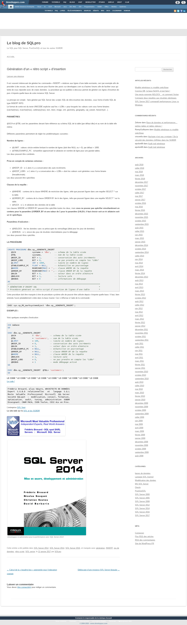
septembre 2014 (142, 252)
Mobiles (114, 6)
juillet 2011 (139, 347)
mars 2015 (139, 238)
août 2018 (139, 165)
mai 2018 (139, 172)
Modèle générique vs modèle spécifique (151, 87)
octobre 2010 (140, 375)
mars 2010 (139, 393)
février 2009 (140, 435)
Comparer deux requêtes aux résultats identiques (155, 98)
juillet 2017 (139, 193)
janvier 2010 (140, 400)
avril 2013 (139, 287)
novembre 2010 (141, 372)
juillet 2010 (139, 386)
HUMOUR (127, 10)
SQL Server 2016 (72, 548)
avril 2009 (139, 428)
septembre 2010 (142, 379)
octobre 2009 (140, 410)
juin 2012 (139, 308)
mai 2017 (139, 196)
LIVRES (62, 10)
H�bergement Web (125, 621)
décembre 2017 (141, 182)
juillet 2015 (139, 231)
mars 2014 (139, 270)
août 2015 (139, 228)
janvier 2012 (140, 326)
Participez (72, 621)
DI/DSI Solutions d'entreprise (24, 6)
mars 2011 (139, 361)
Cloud (39, 6)
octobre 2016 (140, 203)
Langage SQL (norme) (144, 477)
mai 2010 (139, 389)
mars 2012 (139, 319)
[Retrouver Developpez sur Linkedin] (184, 11)
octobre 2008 (140, 449)
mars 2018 (139, 175)
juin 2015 (139, 235)
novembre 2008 (141, 445)
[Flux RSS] (175, 11)
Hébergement (84, 621)
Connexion (139, 533)
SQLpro (58, 551)
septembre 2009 (142, 414)
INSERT (109, 548)
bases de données (142, 473)
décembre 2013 (141, 277)
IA (45, 6)
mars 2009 (139, 431)
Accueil (11, 57)
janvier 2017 (140, 200)
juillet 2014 (139, 256)
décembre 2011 (141, 329)
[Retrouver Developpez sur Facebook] (181, 11)
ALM (50, 6)
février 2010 (140, 396)
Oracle (138, 487)
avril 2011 (139, 357)
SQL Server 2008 (142, 501)
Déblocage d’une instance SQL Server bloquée (99, 570)
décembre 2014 (141, 245)
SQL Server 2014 (57, 548)
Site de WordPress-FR (144, 543)
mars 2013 (139, 291)
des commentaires (145, 540)
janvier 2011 (140, 368)
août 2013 (139, 280)
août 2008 (139, 456)
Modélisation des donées (145, 480)
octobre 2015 (140, 221)
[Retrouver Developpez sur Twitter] (178, 11)
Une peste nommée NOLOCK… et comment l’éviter (157, 94)
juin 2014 (139, 259)
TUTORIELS (49, 10)
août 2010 (139, 382)
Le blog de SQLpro (24, 43)
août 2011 (139, 343)
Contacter (79, 618)
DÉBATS (96, 10)
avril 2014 (139, 266)
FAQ (56, 10)
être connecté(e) (24, 587)
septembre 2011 (141, 340)
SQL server (30, 551)
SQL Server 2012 (41, 548)
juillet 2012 (139, 305)
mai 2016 (139, 207)
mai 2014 (139, 263)
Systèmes (123, 6)
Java (65, 6)
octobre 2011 (140, 336)
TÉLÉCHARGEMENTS (74, 10)
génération (100, 548)
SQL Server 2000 (142, 494)
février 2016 (140, 210)
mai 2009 (139, 424)
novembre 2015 (141, 217)
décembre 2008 (141, 442)
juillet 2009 (139, 417)
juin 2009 (139, 421)
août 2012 (139, 301)
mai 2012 (139, 312)
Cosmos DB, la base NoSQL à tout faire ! (152, 91)
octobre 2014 (140, 249)
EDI (80, 6)
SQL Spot (21, 407)
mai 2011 (139, 354)
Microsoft (57, 6)
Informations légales (99, 621)
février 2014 (140, 273)
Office (107, 6)
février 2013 (140, 294)
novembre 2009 (141, 407)
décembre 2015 (141, 214)
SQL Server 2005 (142, 498)
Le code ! (11, 381)
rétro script (19, 551)
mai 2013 (139, 284)
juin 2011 (138, 350)
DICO (108, 10)
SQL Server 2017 (142, 515)
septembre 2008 (142, 452)
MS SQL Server (141, 484)
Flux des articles (144, 536)
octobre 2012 (140, 298)
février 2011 (140, 365)
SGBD (99, 6)
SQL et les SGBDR (31, 411)
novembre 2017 (141, 186)
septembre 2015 (142, 224)
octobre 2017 (140, 189)
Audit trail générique (156, 144)
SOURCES (87, 10)
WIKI (102, 10)
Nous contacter (61, 621)
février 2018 (140, 179)
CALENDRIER (117, 10)
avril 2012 (139, 315)
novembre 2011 (141, 333)
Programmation (89, 6)
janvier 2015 (140, 242)
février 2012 (140, 322)
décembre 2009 (141, 403)
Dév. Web (73, 6)
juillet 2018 (139, 168)
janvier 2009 (140, 438)
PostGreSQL (140, 491)
